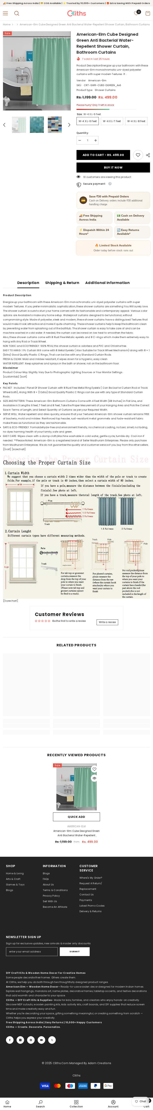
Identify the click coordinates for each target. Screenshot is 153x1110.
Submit (75, 951)
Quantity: (82, 133)
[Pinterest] (31, 1040)
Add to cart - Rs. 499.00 (103, 155)
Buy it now (113, 168)
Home (6, 24)
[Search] (16, 13)
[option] (37, 70)
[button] (4, 125)
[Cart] (148, 13)
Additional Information (107, 282)
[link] (138, 155)
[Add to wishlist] (94, 769)
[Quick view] (94, 778)
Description (28, 282)
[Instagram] (20, 1040)
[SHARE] (146, 155)
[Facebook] (10, 1040)
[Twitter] (52, 1040)
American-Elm (97, 80)
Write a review (107, 622)
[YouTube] (41, 1040)
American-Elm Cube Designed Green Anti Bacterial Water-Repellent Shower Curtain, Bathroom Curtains (76, 833)
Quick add (76, 817)
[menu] (5, 13)
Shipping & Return (62, 282)
